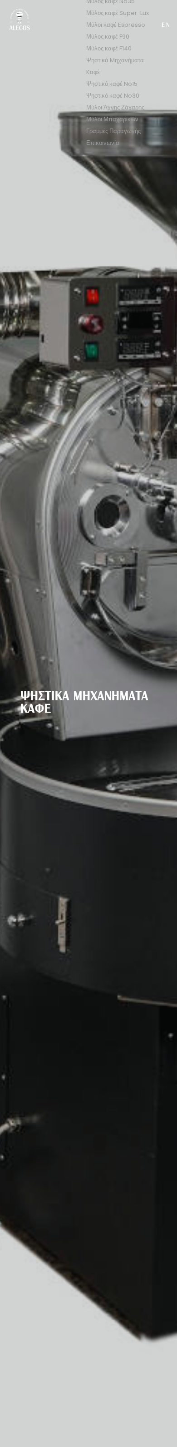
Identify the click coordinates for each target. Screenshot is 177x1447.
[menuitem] (117, 13)
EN (166, 25)
